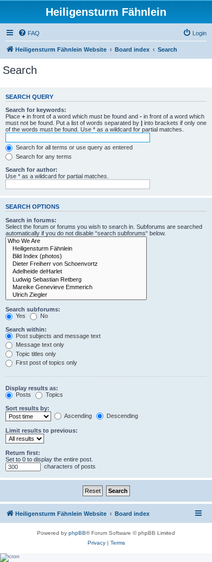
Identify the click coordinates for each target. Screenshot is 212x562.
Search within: (26, 329)
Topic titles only (35, 354)
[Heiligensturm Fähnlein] (76, 249)
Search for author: (31, 169)
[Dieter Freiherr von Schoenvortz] (76, 264)
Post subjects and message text (57, 336)
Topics (53, 394)
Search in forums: (31, 220)
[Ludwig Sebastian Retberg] (76, 280)
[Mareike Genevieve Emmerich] (76, 287)
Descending (121, 416)
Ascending (77, 416)
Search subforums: (32, 309)
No (43, 316)
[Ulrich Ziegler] (76, 295)
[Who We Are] (76, 241)
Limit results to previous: (41, 430)
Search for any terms (43, 156)
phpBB (77, 533)
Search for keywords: (35, 110)
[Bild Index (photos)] (76, 256)
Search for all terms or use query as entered (73, 147)
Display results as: (31, 388)
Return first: (22, 452)
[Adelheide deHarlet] (76, 272)
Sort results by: (27, 408)
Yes (20, 316)
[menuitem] (29, 33)
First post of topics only (45, 362)
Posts (22, 394)
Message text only (39, 344)
